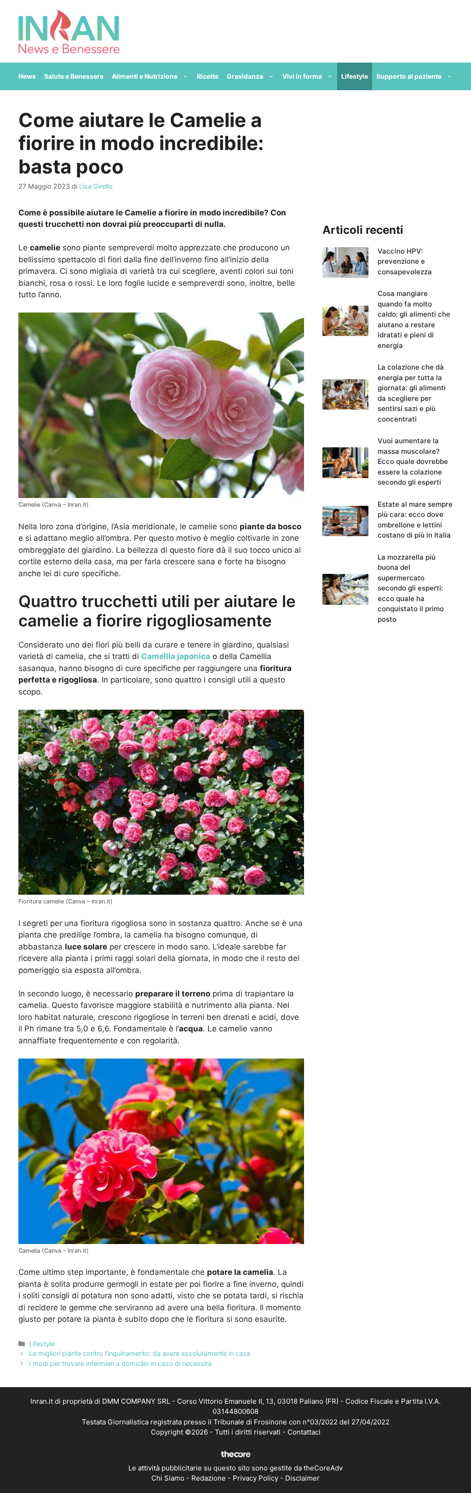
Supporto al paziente (409, 76)
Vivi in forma (302, 76)
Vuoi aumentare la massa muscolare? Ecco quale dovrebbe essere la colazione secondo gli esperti (413, 461)
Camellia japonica (175, 656)
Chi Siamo (167, 1478)
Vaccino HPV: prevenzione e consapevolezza (405, 261)
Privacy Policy (255, 1478)
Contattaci (304, 1432)
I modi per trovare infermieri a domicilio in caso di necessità (120, 1363)
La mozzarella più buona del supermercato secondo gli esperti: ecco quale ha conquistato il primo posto (411, 588)
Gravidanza (245, 76)
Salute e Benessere (73, 76)
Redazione (208, 1478)
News (27, 76)
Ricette (207, 76)
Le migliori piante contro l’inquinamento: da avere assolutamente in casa (139, 1353)
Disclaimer (302, 1478)
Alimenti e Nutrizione (145, 76)
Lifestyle (354, 76)
